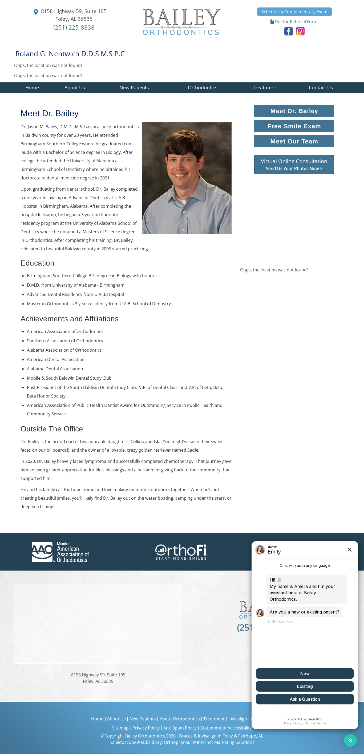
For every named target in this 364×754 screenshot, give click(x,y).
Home (32, 87)
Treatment (214, 719)
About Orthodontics (180, 719)
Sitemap (120, 728)
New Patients (143, 719)
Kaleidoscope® (125, 742)
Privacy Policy (146, 728)
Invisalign (237, 719)
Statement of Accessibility (226, 728)
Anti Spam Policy (180, 728)
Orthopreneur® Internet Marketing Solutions (209, 742)
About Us (116, 719)
